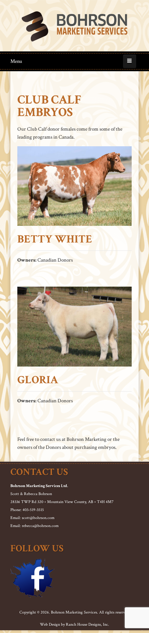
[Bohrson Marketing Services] (74, 26)
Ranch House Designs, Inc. (87, 624)
